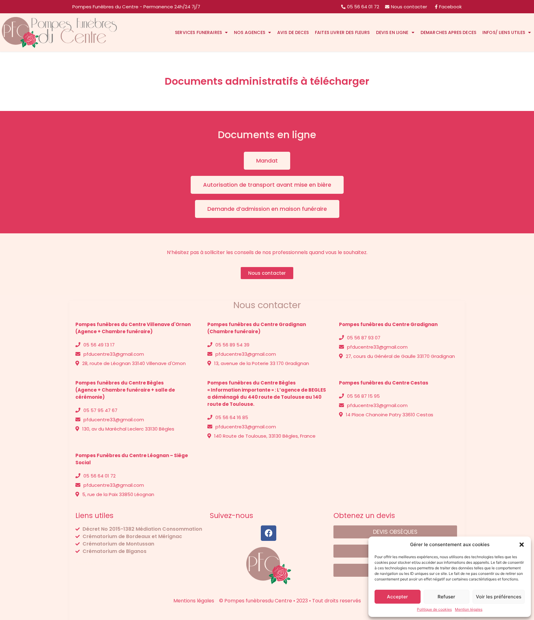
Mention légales (468, 609)
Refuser (446, 597)
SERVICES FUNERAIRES (198, 32)
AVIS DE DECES (293, 32)
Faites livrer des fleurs (342, 32)
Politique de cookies (434, 609)
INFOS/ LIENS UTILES (503, 32)
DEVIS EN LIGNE (392, 32)
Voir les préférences (498, 597)
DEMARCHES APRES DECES (448, 32)
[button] (522, 544)
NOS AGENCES (249, 32)
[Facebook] (268, 533)
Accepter (397, 597)
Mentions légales (95, 563)
